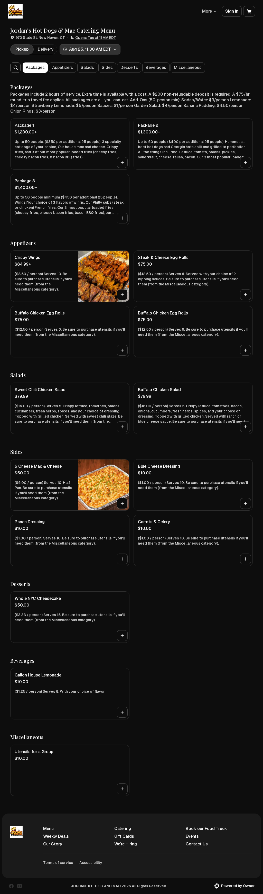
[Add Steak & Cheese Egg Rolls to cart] (245, 294)
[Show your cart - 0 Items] (249, 11)
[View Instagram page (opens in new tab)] (19, 886)
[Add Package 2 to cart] (245, 162)
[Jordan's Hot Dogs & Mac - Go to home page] (15, 11)
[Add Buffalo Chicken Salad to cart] (245, 427)
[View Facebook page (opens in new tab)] (11, 886)
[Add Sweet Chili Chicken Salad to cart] (122, 427)
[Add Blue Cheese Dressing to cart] (245, 503)
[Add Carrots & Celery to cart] (245, 559)
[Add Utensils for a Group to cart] (122, 789)
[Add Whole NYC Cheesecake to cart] (122, 635)
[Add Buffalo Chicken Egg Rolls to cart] (122, 350)
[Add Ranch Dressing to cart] (122, 559)
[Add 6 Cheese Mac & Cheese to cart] (122, 503)
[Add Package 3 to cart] (122, 218)
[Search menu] (16, 67)
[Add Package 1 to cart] (122, 162)
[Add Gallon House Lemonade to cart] (122, 712)
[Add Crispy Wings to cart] (122, 294)
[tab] (22, 49)
